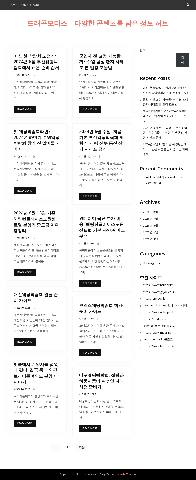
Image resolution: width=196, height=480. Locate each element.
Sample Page (30, 5)
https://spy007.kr (154, 298)
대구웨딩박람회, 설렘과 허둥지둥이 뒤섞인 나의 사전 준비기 (101, 381)
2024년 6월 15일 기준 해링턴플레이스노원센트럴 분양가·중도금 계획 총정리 (36, 221)
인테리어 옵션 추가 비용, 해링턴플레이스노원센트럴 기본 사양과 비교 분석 (102, 227)
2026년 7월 (150, 218)
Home (13, 5)
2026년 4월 (150, 239)
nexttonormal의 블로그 (158, 339)
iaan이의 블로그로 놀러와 (159, 326)
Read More (24, 109)
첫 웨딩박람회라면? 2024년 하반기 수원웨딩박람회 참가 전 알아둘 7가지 (37, 140)
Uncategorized (152, 263)
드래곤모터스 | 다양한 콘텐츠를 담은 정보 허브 (98, 22)
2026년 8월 (150, 212)
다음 (82, 447)
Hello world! (153, 177)
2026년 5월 (150, 232)
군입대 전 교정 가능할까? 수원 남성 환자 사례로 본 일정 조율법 (101, 61)
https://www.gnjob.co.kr (158, 292)
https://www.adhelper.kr (159, 312)
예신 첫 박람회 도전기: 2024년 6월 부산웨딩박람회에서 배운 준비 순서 (36, 61)
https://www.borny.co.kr (159, 346)
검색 (143, 50)
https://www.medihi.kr (157, 332)
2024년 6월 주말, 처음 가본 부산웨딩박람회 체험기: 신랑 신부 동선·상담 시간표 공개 (101, 140)
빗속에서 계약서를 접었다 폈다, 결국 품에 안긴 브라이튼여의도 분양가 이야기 (36, 373)
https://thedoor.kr (155, 319)
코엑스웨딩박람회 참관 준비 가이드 (100, 308)
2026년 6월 (150, 225)
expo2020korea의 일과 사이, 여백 (165, 305)
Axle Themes (128, 474)
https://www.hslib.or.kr (158, 285)
